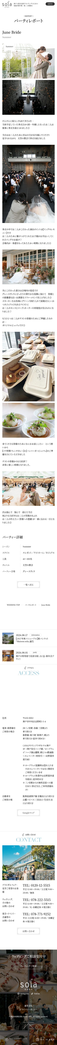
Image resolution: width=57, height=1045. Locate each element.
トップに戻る (28, 1025)
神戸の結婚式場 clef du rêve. (21, 1016)
